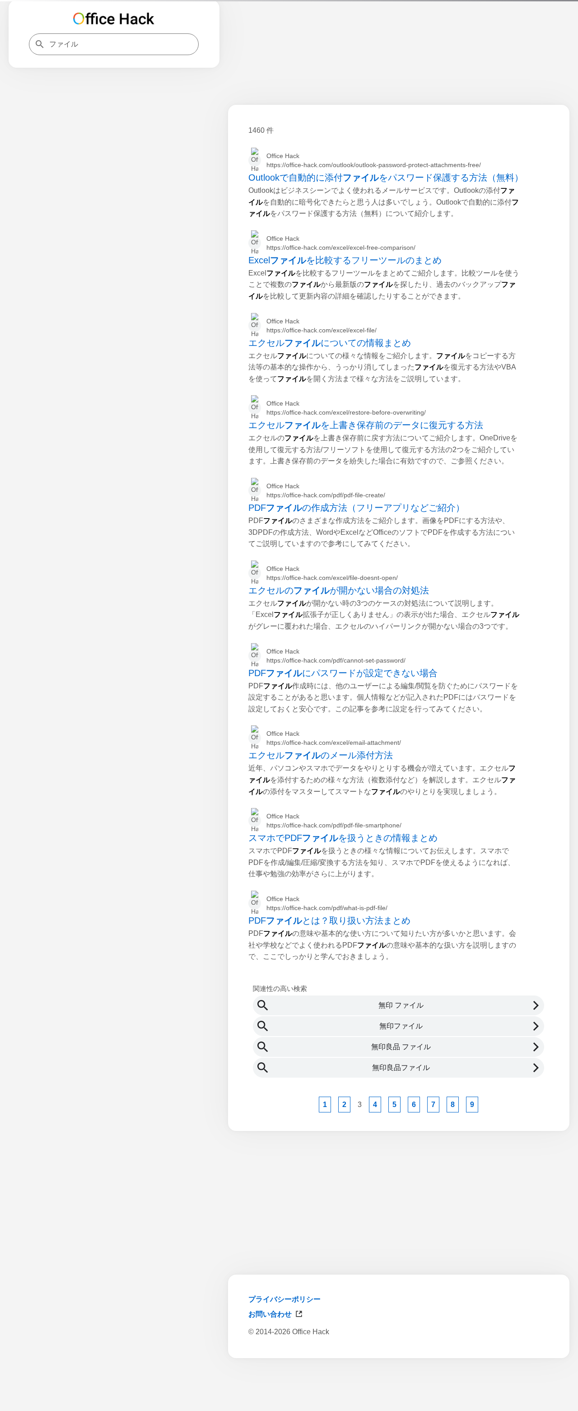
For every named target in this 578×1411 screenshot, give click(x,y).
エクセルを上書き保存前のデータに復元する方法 (365, 425)
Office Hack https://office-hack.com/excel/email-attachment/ (333, 738)
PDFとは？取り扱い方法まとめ (329, 920)
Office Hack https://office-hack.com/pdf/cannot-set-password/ (336, 656)
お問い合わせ (270, 1314)
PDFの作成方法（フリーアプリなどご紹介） (356, 508)
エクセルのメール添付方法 (320, 755)
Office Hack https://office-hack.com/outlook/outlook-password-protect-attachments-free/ (373, 160)
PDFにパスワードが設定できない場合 (343, 673)
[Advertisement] (398, 1387)
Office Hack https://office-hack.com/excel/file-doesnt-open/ (332, 573)
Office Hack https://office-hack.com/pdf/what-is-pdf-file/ (326, 903)
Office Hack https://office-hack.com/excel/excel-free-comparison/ (340, 243)
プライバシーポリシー (284, 1299)
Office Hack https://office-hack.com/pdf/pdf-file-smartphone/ (333, 821)
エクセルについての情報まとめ (329, 343)
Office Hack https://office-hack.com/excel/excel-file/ (321, 326)
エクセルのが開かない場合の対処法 (338, 590)
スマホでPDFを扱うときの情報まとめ (343, 838)
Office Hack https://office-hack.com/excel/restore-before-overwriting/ (346, 408)
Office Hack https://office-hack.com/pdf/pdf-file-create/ (325, 490)
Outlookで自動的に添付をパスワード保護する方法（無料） (385, 177)
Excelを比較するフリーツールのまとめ (345, 260)
